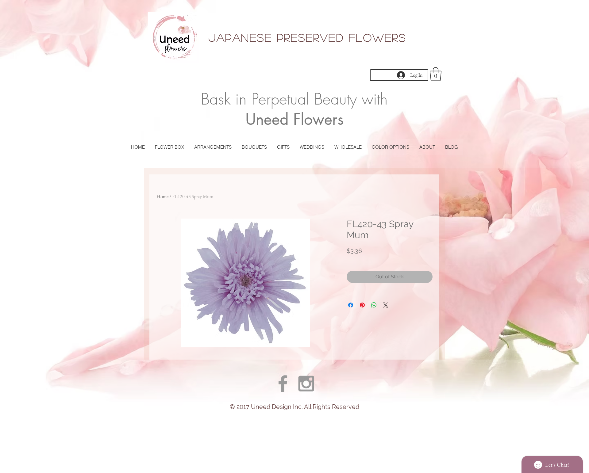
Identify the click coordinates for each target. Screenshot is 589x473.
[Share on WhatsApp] (374, 305)
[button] (435, 74)
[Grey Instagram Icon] (306, 383)
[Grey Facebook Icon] (283, 383)
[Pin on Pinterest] (362, 305)
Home (162, 196)
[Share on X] (385, 305)
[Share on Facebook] (350, 305)
